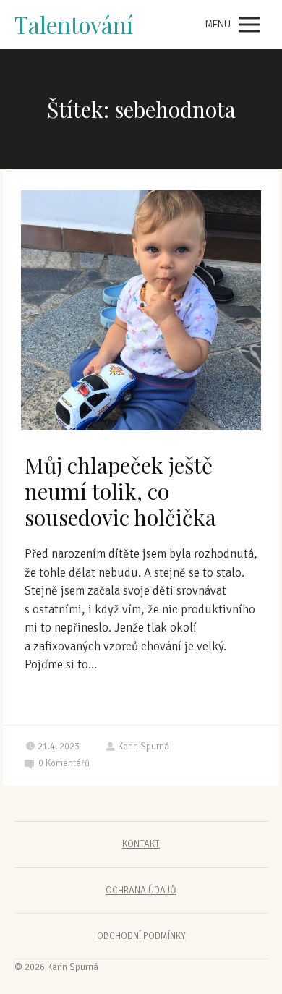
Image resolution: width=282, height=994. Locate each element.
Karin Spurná (143, 746)
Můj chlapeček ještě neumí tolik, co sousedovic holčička (120, 491)
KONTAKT (141, 844)
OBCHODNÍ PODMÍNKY (141, 936)
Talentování (73, 25)
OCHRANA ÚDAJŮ (141, 890)
